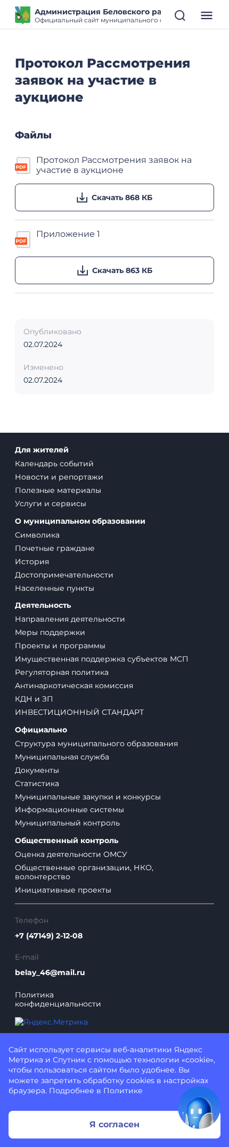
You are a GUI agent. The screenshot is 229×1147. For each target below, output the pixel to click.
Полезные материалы (58, 490)
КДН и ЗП (34, 699)
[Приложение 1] (23, 238)
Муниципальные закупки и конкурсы (88, 797)
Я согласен (114, 1124)
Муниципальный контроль (67, 823)
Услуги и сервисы (50, 503)
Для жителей (42, 450)
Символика (37, 535)
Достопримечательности (64, 575)
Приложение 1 (68, 234)
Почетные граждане (55, 548)
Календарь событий (54, 463)
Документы (37, 770)
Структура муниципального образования (96, 743)
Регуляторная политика (62, 672)
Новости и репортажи (59, 477)
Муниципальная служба (62, 757)
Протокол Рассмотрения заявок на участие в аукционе (114, 165)
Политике (123, 1090)
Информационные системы (69, 809)
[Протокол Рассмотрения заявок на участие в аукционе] (23, 165)
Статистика (37, 783)
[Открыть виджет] (199, 1107)
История (32, 561)
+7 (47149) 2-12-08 (49, 935)
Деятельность (43, 605)
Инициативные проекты (63, 890)
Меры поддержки (50, 632)
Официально (41, 730)
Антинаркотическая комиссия (74, 685)
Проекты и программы (60, 645)
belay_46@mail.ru (50, 972)
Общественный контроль (66, 840)
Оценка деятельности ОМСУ (71, 854)
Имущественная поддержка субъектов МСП (102, 659)
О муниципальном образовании (80, 521)
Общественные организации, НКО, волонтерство (84, 872)
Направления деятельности (70, 619)
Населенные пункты (54, 588)
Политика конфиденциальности (58, 1000)
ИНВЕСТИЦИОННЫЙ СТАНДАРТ (79, 712)
